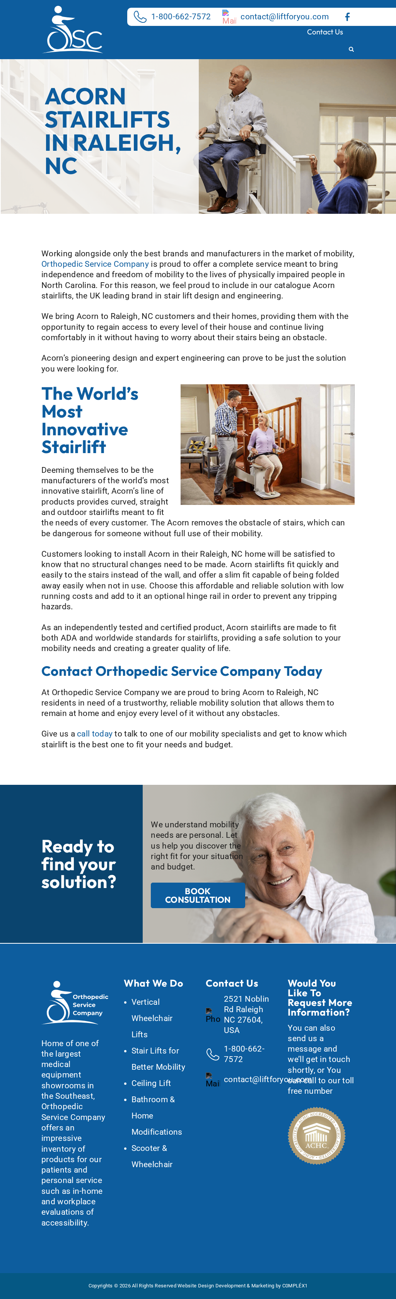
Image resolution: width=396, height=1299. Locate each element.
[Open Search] (351, 49)
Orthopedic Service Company (95, 264)
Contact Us (325, 31)
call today (95, 733)
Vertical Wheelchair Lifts (152, 1018)
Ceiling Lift (151, 1083)
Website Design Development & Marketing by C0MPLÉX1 (242, 1286)
